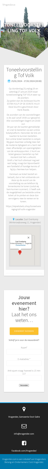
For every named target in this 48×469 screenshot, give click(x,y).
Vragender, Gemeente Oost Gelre (24, 416)
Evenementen (21, 245)
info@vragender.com (24, 433)
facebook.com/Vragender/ (24, 450)
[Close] (28, 237)
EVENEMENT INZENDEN (24, 331)
